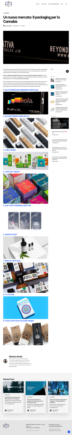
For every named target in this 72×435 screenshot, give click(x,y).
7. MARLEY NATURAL (12, 261)
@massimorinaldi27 (13, 366)
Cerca (52, 69)
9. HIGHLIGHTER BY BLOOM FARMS (18, 321)
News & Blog (6, 13)
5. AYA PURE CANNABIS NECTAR (17, 205)
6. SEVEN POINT (10, 234)
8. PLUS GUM (8, 294)
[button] (66, 4)
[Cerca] (67, 71)
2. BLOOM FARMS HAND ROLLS (16, 116)
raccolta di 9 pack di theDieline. (22, 78)
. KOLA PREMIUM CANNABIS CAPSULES (21, 90)
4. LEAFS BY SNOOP (11, 172)
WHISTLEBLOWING (58, 430)
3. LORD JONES (9, 150)
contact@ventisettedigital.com (55, 426)
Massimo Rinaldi (8, 25)
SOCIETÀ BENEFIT (52, 430)
